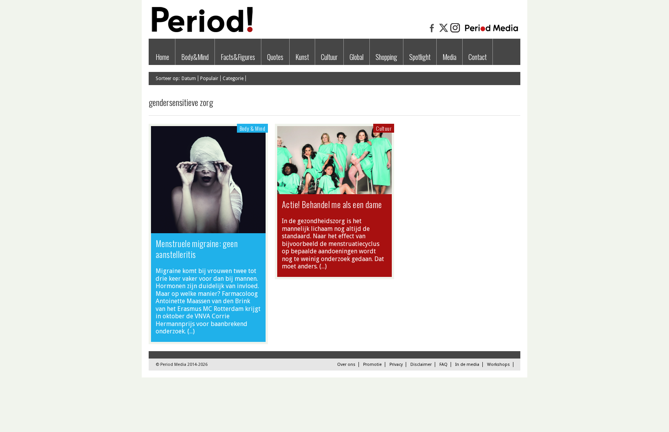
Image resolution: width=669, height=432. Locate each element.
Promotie (372, 364)
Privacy (396, 364)
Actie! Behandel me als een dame (332, 204)
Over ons (346, 364)
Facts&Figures (238, 57)
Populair (209, 78)
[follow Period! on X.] (443, 32)
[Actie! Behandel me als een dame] (334, 190)
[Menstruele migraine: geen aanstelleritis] (208, 229)
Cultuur (329, 57)
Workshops (498, 364)
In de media (467, 364)
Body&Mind (195, 57)
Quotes (275, 57)
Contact (477, 57)
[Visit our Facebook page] (432, 32)
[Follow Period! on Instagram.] (455, 32)
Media (449, 57)
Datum (189, 78)
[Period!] (201, 30)
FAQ (443, 364)
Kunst (302, 57)
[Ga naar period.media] (491, 32)
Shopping (386, 57)
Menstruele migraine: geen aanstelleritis (197, 248)
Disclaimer (421, 364)
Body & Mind (252, 128)
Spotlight (420, 57)
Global (357, 57)
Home (162, 57)
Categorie (233, 78)
